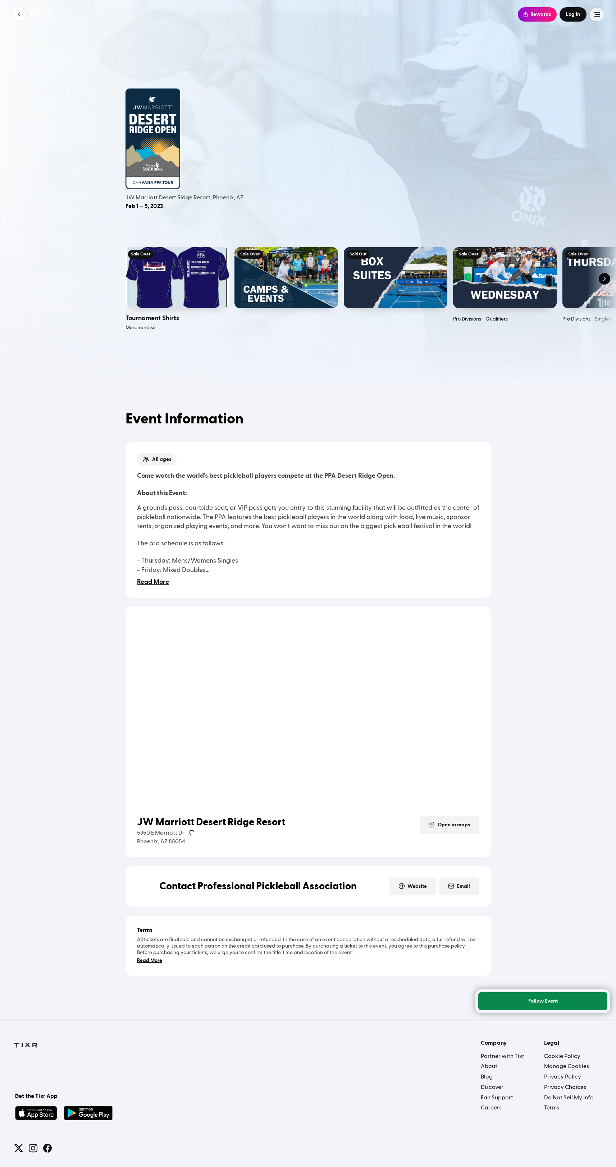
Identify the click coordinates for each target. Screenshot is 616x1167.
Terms (551, 1108)
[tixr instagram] (33, 1148)
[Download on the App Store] (36, 1113)
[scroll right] (604, 279)
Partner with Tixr (502, 1056)
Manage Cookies (566, 1066)
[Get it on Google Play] (88, 1113)
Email (463, 886)
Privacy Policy (562, 1077)
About (489, 1066)
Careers (491, 1108)
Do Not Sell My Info (569, 1097)
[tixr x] (18, 1148)
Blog (487, 1077)
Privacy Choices (565, 1087)
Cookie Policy (562, 1056)
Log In (573, 14)
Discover (492, 1087)
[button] (19, 14)
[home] (25, 1045)
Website (417, 886)
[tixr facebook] (47, 1148)
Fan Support (497, 1097)
